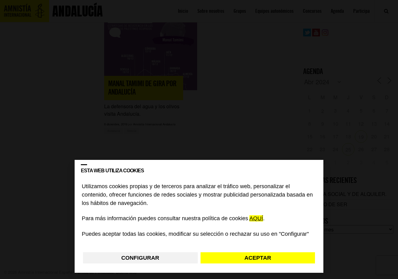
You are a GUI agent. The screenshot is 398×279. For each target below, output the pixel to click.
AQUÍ (256, 219)
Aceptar (257, 258)
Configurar (140, 258)
